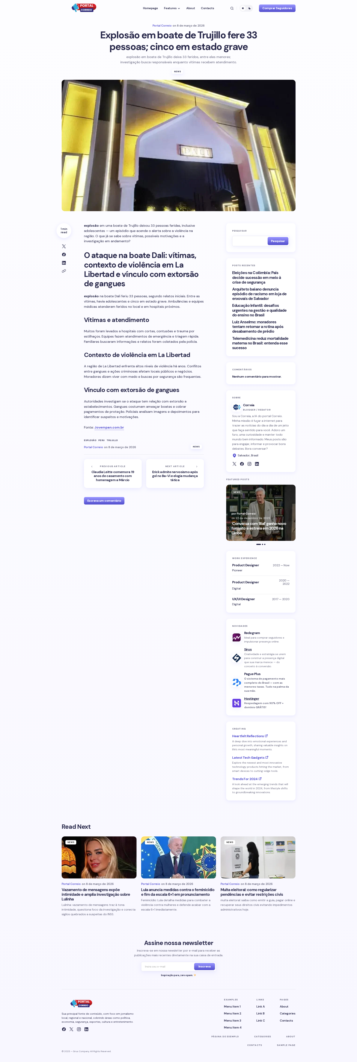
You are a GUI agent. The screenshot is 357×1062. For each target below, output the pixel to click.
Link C (260, 1021)
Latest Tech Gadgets (248, 757)
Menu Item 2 (232, 1013)
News (177, 71)
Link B (260, 1013)
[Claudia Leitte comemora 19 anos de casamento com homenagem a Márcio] (113, 473)
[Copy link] (64, 271)
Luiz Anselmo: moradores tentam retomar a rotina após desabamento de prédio (257, 327)
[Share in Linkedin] (64, 263)
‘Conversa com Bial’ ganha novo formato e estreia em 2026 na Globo (258, 528)
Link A (260, 1006)
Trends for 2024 (245, 779)
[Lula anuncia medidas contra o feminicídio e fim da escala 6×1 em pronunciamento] (178, 857)
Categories (287, 1013)
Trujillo (112, 440)
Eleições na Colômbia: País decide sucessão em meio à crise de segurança (256, 278)
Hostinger (251, 698)
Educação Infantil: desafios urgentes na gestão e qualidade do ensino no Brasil (259, 310)
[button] (232, 8)
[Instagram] (79, 1029)
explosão (90, 440)
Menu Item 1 (232, 1006)
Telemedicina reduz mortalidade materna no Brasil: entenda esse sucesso (260, 343)
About (284, 1006)
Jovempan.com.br (109, 427)
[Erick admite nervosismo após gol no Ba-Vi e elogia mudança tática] (175, 473)
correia (248, 405)
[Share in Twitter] (64, 246)
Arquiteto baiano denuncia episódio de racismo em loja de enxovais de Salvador (259, 294)
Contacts (286, 1021)
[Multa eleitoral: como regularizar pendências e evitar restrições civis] (258, 857)
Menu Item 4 (232, 1027)
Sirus (248, 649)
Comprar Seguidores (277, 8)
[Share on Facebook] (64, 254)
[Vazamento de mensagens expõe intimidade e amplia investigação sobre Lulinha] (99, 857)
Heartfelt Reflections (248, 736)
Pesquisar (239, 231)
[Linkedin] (86, 1029)
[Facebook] (64, 1029)
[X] (71, 1029)
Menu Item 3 (232, 1021)
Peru (101, 440)
